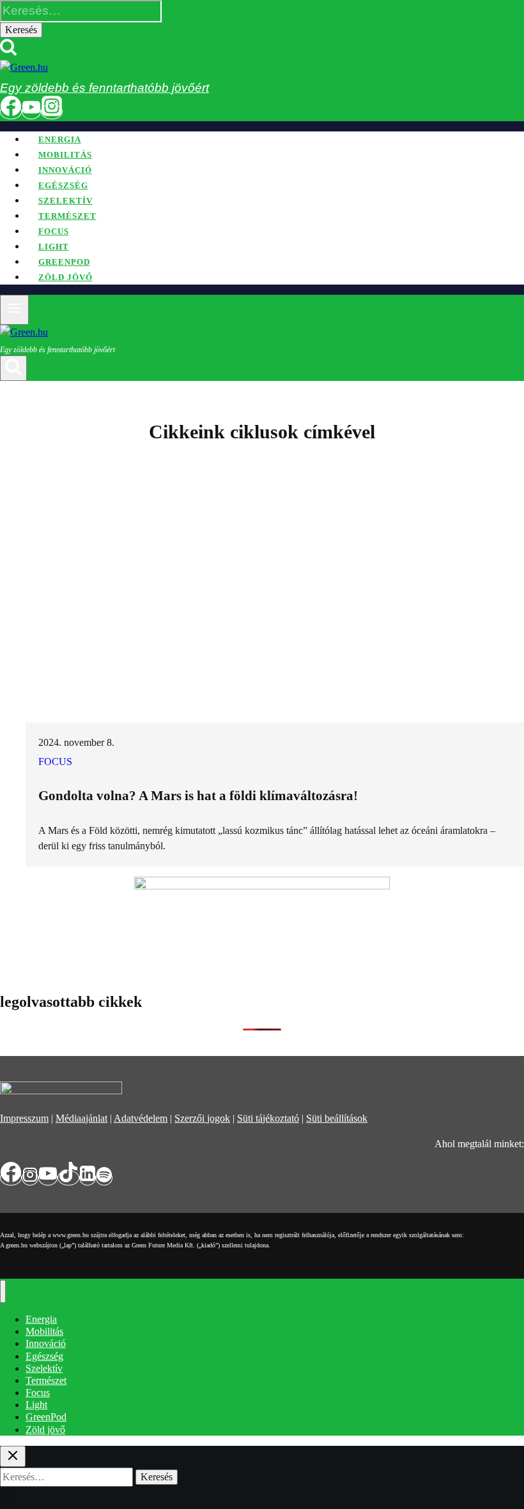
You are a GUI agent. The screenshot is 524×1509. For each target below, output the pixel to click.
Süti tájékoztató (268, 1118)
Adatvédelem (140, 1118)
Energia (59, 139)
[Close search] (13, 1456)
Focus (53, 231)
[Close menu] (3, 1291)
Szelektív (65, 200)
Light (53, 246)
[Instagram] (52, 111)
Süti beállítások (336, 1118)
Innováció (65, 170)
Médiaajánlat (81, 1118)
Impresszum (24, 1118)
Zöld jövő (65, 277)
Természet (67, 216)
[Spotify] (104, 1178)
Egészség (63, 185)
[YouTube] (31, 111)
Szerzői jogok (202, 1118)
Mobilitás (65, 155)
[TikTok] (68, 1178)
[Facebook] (11, 111)
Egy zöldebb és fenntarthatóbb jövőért (104, 87)
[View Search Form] (13, 368)
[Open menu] (14, 310)
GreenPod (64, 262)
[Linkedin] (87, 1178)
